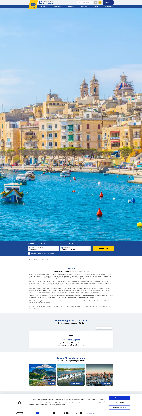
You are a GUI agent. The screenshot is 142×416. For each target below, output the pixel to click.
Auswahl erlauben (119, 402)
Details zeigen (88, 413)
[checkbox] (29, 253)
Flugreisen (71, 6)
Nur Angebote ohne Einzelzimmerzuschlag (42, 253)
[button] (43, 248)
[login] (100, 2)
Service (96, 6)
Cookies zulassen (119, 397)
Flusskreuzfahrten (76, 383)
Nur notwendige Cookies (119, 407)
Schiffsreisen (57, 6)
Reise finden (103, 249)
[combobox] (104, 328)
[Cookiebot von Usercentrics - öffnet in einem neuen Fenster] (19, 413)
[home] (29, 259)
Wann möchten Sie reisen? (67, 244)
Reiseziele (84, 6)
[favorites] (95, 2)
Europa (52, 383)
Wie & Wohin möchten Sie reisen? (37, 244)
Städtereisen (106, 383)
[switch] (53, 413)
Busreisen (44, 6)
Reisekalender (109, 6)
